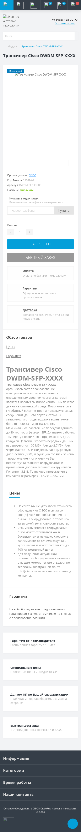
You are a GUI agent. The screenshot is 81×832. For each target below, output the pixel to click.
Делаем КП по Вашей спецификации (39, 694)
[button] (33, 5)
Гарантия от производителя (32, 641)
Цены (10, 347)
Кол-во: (12, 225)
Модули (12, 46)
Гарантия (13, 356)
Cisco (32, 175)
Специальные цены (25, 668)
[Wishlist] (73, 163)
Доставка (30, 310)
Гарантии (30, 288)
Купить (64, 210)
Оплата (28, 271)
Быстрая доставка (24, 726)
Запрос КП (40, 243)
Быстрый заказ (40, 257)
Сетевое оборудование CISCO (22, 808)
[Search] (72, 36)
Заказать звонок (65, 23)
